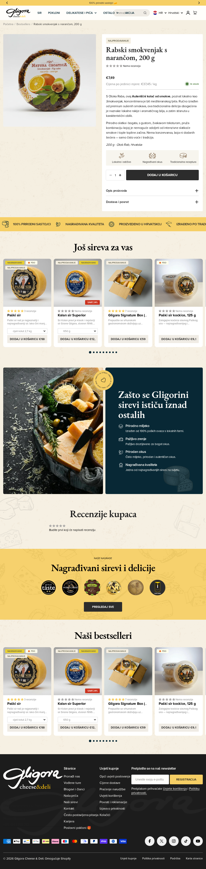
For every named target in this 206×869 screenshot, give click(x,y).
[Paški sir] (27, 283)
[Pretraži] (145, 12)
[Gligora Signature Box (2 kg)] (128, 283)
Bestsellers (23, 24)
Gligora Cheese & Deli (28, 858)
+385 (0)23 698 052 (16, 824)
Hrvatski (173, 13)
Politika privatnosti (153, 858)
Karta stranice (194, 858)
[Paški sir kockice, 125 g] (179, 283)
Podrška (175, 858)
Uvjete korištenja (175, 788)
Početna (8, 24)
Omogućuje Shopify (58, 858)
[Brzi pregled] (45, 267)
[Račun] (188, 13)
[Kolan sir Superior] (78, 283)
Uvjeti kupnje (128, 858)
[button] (7, 2)
